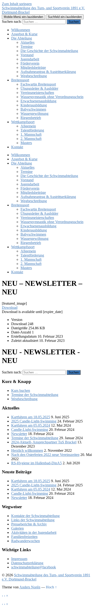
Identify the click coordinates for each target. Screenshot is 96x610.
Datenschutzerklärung (27, 563)
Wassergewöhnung (34, 113)
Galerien (17, 528)
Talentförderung (32, 130)
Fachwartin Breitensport (38, 84)
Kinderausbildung (34, 105)
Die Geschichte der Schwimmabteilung (49, 51)
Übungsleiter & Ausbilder (39, 88)
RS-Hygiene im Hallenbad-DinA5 (36, 463)
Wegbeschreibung (34, 76)
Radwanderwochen (25, 541)
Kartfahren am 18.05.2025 (30, 417)
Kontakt (17, 147)
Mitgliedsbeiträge (33, 67)
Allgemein (28, 126)
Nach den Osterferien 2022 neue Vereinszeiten (45, 455)
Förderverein (30, 63)
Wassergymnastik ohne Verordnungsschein (52, 97)
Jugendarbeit (30, 59)
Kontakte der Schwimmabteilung (35, 516)
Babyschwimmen (33, 109)
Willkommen (20, 30)
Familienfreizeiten (24, 537)
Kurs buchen (20, 390)
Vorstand (27, 55)
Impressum (19, 559)
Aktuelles (27, 42)
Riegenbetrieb (31, 118)
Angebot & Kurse (24, 34)
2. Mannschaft (31, 139)
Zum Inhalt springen (17, 4)
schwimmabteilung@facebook (33, 567)
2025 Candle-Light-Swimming (33, 421)
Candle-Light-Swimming (29, 430)
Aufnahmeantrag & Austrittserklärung (48, 72)
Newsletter (19, 434)
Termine (27, 47)
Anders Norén (29, 587)
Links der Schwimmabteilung (33, 520)
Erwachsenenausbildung (38, 101)
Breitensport (20, 80)
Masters (26, 143)
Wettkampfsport (22, 122)
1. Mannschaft (31, 134)
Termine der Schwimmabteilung (34, 395)
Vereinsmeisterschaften (37, 93)
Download (9, 308)
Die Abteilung (21, 38)
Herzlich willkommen (27, 450)
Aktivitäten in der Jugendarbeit (33, 532)
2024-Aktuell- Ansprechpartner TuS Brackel (43, 442)
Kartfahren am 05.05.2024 (30, 425)
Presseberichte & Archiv (29, 524)
